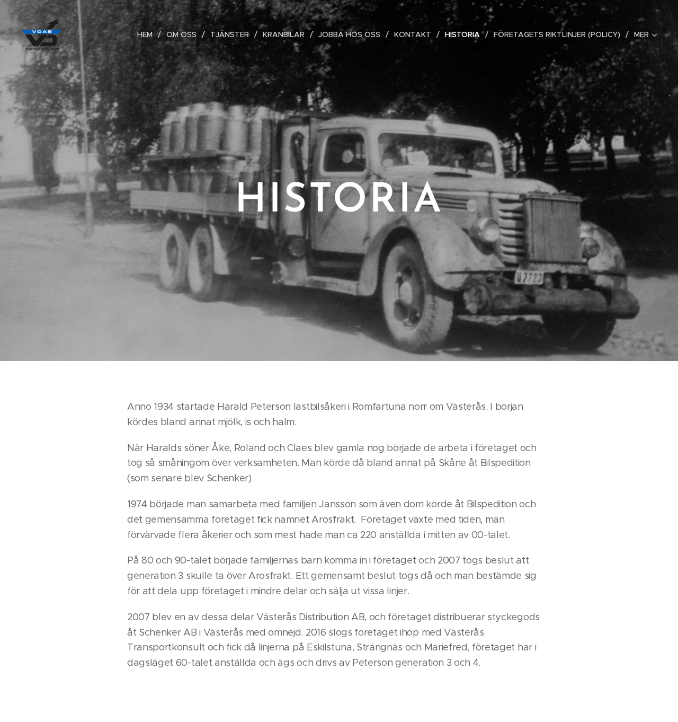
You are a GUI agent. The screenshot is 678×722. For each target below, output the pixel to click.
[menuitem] (148, 34)
